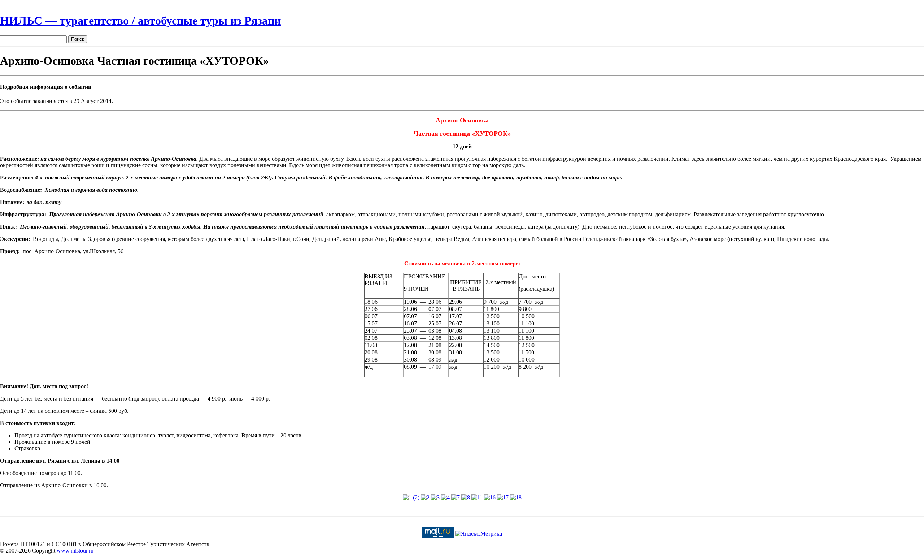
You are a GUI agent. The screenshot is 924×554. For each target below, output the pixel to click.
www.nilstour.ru (75, 550)
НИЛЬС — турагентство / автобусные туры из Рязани (140, 20)
